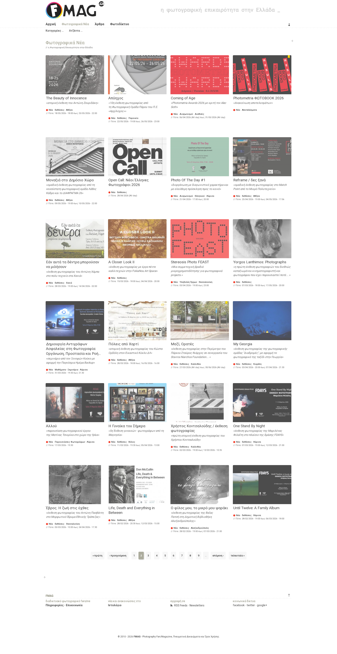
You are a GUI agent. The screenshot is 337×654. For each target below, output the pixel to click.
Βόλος (132, 442)
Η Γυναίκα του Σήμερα (126, 426)
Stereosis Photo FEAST (190, 262)
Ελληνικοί (200, 196)
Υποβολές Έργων (188, 282)
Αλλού (51, 426)
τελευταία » (238, 555)
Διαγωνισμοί (186, 114)
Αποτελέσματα (249, 110)
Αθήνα (69, 110)
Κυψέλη (257, 364)
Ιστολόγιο (114, 605)
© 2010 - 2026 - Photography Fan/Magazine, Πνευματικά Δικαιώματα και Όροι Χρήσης (168, 636)
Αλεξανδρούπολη (200, 528)
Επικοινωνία (74, 605)
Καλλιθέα (196, 364)
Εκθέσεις (59, 110)
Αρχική (51, 24)
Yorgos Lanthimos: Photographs (259, 262)
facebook (239, 605)
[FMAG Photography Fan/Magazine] (75, 16)
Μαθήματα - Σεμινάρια (66, 369)
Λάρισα (210, 196)
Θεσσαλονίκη (205, 282)
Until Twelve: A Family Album (256, 508)
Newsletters (197, 605)
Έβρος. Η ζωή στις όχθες (67, 508)
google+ (262, 605)
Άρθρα (99, 24)
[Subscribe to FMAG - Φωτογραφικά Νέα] (172, 605)
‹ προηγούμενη (117, 555)
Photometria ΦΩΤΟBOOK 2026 (258, 98)
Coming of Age (183, 98)
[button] (55, 30)
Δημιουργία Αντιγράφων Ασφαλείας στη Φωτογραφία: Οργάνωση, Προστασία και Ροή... (73, 349)
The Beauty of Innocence (66, 98)
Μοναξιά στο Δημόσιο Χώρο (70, 180)
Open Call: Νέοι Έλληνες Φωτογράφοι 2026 (128, 182)
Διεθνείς (199, 114)
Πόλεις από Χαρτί (123, 344)
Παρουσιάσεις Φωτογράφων (70, 442)
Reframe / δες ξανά (249, 180)
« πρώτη (97, 555)
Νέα (51, 110)
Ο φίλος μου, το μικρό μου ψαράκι (199, 508)
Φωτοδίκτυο (119, 24)
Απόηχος (115, 98)
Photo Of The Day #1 (188, 180)
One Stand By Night (249, 426)
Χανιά (69, 283)
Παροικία (133, 118)
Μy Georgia (242, 344)
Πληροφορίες (55, 605)
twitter (251, 605)
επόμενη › (218, 555)
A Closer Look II (121, 262)
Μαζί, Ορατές (182, 344)
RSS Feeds (180, 605)
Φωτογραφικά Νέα (75, 24)
